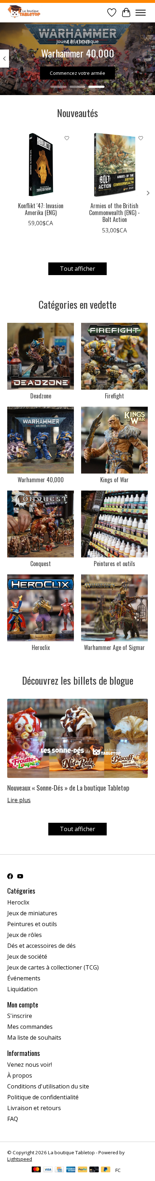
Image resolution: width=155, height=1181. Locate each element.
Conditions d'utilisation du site (48, 1086)
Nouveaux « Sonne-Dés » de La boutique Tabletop (68, 787)
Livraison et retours (34, 1108)
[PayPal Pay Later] (105, 1170)
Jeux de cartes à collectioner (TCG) (53, 967)
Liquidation (22, 989)
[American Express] (71, 1170)
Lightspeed (19, 1159)
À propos (19, 1075)
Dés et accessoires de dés (41, 946)
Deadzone (40, 395)
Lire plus (19, 800)
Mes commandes (30, 1027)
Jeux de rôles (24, 935)
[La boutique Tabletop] (25, 12)
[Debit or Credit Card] (94, 1170)
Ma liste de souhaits (34, 1037)
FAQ (12, 1119)
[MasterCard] (36, 1170)
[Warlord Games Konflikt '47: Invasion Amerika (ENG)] (40, 164)
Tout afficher (77, 269)
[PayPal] (82, 1170)
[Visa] (48, 1170)
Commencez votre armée (77, 73)
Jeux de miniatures (32, 913)
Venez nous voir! (29, 1065)
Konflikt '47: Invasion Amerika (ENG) (40, 209)
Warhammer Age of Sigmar (114, 647)
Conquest (40, 563)
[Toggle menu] (140, 12)
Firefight (114, 395)
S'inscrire (19, 1016)
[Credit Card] (59, 1170)
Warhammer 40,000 (41, 479)
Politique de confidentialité (43, 1097)
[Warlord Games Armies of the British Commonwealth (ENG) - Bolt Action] (114, 164)
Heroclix (41, 647)
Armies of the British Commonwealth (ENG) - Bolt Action (114, 212)
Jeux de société (27, 956)
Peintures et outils (114, 563)
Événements (23, 978)
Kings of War (114, 479)
